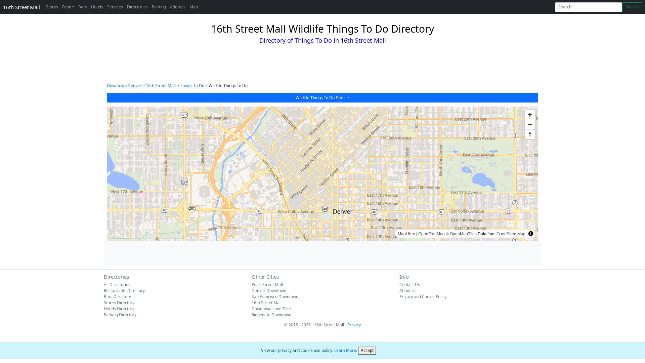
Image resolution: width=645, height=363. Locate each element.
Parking (159, 7)
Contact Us (409, 284)
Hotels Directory (119, 309)
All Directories (117, 284)
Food (66, 7)
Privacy (354, 325)
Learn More (345, 350)
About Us (408, 290)
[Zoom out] (530, 124)
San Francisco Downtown (275, 296)
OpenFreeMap (431, 233)
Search (632, 7)
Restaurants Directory (124, 290)
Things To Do (192, 85)
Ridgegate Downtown (271, 315)
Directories (137, 7)
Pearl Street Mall (267, 284)
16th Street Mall (21, 7)
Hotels (97, 7)
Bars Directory (117, 296)
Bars (82, 7)
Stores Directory (119, 303)
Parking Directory (120, 315)
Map (193, 7)
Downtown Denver (124, 85)
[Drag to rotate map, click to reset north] (530, 134)
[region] (322, 174)
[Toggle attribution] (531, 234)
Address (177, 7)
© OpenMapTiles (461, 233)
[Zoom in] (530, 115)
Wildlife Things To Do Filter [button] (321, 97)
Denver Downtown (269, 290)
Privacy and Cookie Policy (422, 296)
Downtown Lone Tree (271, 309)
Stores (52, 7)
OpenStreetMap (511, 233)
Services (115, 7)
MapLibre (406, 233)
